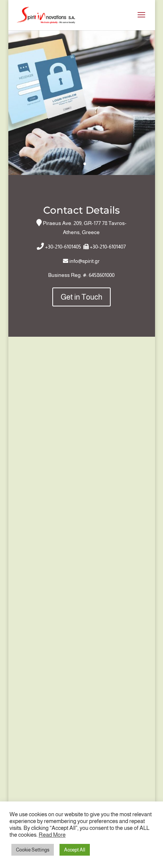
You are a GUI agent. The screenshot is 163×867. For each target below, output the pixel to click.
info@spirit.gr (84, 261)
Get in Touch (81, 297)
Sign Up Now (81, 78)
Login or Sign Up (81, 151)
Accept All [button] (74, 850)
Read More (52, 835)
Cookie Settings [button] (32, 850)
